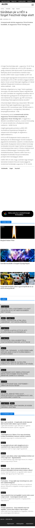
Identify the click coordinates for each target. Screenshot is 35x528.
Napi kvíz (13, 1)
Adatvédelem (29, 523)
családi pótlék (22, 1)
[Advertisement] (17, 45)
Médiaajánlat (20, 523)
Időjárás (29, 1)
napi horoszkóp (5, 1)
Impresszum (10, 523)
